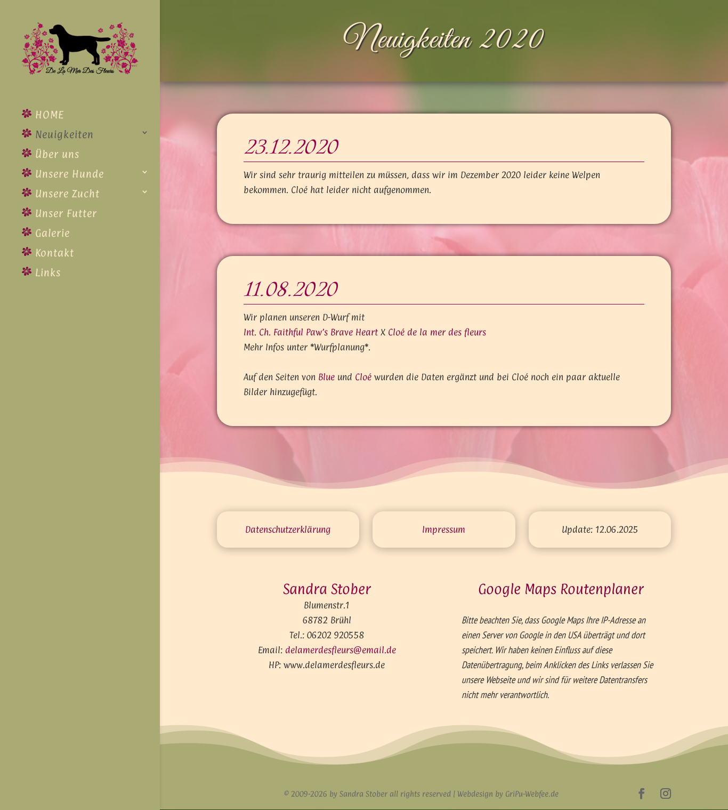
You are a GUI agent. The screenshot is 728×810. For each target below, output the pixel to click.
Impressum (443, 529)
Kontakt (53, 253)
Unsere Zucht (66, 193)
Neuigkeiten (63, 134)
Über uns (55, 154)
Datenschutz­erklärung (287, 529)
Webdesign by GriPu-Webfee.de (508, 793)
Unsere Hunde (68, 174)
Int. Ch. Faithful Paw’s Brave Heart (311, 332)
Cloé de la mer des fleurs (437, 332)
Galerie (51, 233)
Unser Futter (64, 213)
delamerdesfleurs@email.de (340, 650)
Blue (326, 377)
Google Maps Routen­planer (561, 589)
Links (46, 272)
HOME (48, 115)
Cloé (363, 377)
